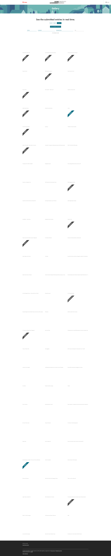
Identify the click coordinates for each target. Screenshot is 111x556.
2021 (51, 23)
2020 (54, 23)
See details (25, 49)
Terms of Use (53, 550)
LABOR (32, 551)
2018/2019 (59, 23)
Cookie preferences (25, 553)
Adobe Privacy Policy (59, 550)
